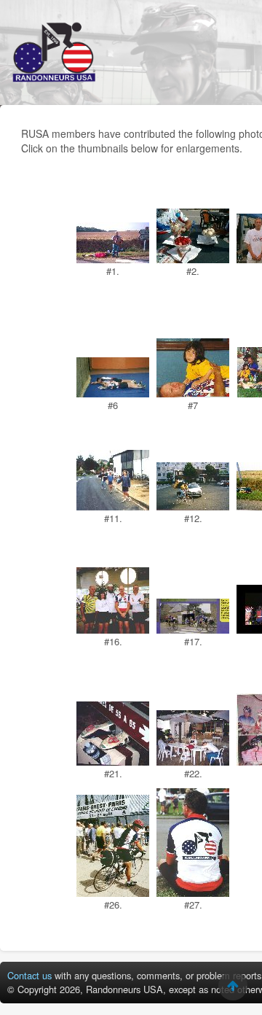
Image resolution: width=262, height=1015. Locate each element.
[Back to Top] (232, 985)
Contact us (29, 975)
